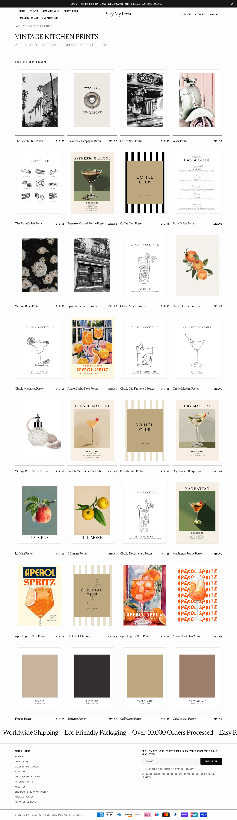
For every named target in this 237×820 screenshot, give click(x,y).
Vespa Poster (180, 141)
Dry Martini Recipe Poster (188, 471)
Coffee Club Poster (131, 223)
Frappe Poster (23, 718)
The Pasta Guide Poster (29, 223)
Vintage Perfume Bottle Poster (33, 471)
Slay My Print (40, 814)
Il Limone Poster (77, 553)
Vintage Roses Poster (27, 306)
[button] (200, 14)
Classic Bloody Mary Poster (136, 553)
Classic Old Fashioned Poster (137, 388)
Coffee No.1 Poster (131, 141)
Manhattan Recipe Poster (188, 553)
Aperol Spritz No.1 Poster (30, 636)
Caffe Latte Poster (130, 718)
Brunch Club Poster (131, 471)
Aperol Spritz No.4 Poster (82, 388)
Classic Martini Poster (186, 388)
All (17, 45)
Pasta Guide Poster (184, 223)
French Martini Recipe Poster (84, 471)
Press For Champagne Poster (84, 141)
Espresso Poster (76, 718)
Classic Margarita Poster (29, 388)
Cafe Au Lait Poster (184, 718)
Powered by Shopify (70, 814)
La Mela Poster (24, 553)
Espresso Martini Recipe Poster (85, 223)
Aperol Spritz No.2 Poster (188, 636)
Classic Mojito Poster (132, 306)
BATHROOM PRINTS (41, 45)
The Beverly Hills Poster (29, 141)
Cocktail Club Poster (79, 636)
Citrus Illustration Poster (187, 306)
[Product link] (39, 100)
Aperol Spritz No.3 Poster (135, 636)
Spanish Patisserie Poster (82, 306)
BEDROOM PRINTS (80, 45)
